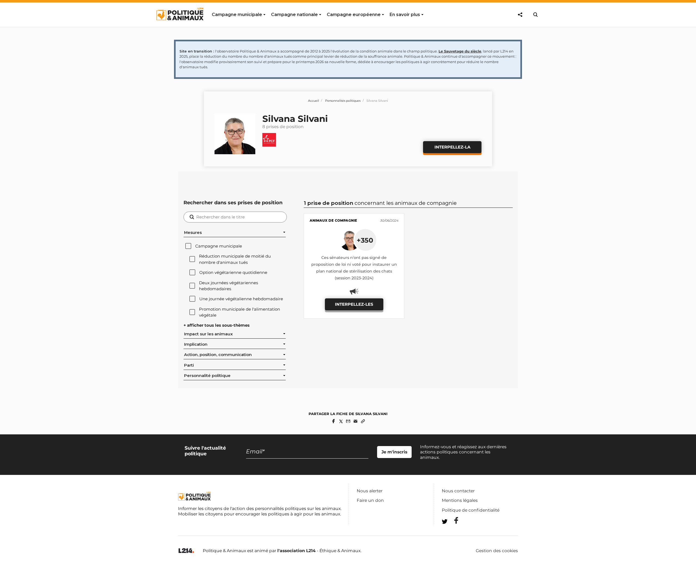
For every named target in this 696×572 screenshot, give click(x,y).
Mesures (193, 232)
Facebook (453, 520)
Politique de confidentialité (470, 510)
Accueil (313, 101)
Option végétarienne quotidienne (233, 272)
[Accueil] (179, 25)
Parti (189, 365)
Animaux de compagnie (333, 220)
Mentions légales (460, 500)
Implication (195, 344)
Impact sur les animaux (208, 334)
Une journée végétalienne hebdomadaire (241, 298)
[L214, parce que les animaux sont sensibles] (186, 550)
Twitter (453, 531)
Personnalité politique (207, 375)
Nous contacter (458, 490)
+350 (365, 240)
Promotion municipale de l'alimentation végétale (239, 312)
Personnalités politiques (343, 101)
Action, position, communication (218, 354)
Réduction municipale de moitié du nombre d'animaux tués (235, 259)
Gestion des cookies (497, 551)
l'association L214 (296, 550)
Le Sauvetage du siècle (460, 51)
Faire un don (370, 500)
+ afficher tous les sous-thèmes (217, 325)
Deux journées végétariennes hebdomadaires (228, 285)
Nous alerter (370, 490)
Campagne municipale (218, 246)
